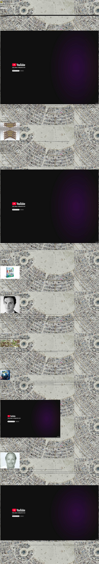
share (2, 114)
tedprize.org (3, 386)
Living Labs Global (24, 314)
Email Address (4, 23)
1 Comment (3, 160)
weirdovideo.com (4, 252)
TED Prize (13, 381)
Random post (3, 559)
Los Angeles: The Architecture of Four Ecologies (81, 105)
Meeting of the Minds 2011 (56, 469)
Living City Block (4, 356)
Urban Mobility (4, 550)
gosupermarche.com (5, 548)
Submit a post (3, 561)
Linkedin (3, 22)
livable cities (3, 284)
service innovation (4, 326)
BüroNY (64, 141)
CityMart (46, 316)
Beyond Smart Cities (30, 469)
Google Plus (3, 21)
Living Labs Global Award (33, 314)
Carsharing (3, 357)
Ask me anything (4, 560)
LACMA (4, 545)
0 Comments (3, 113)
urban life (3, 111)
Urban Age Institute (20, 469)
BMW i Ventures (47, 141)
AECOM (62, 141)
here (77, 384)
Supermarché (27, 547)
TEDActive (53, 384)
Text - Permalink (4, 27)
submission (3, 358)
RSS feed (3, 558)
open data (3, 328)
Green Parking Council (58, 141)
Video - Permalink (4, 542)
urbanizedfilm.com (4, 441)
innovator (36, 381)
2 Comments (3, 480)
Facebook (3, 20)
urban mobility (4, 156)
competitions (3, 327)
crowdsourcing (4, 388)
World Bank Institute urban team (50, 473)
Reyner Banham (4, 109)
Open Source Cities (63, 381)
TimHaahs (68, 141)
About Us (3, 11)
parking (3, 157)
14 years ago (3, 117)
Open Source (3, 477)
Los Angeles (3, 110)
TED (2, 381)
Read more (2, 281)
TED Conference (40, 384)
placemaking (3, 253)
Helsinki (3, 283)
